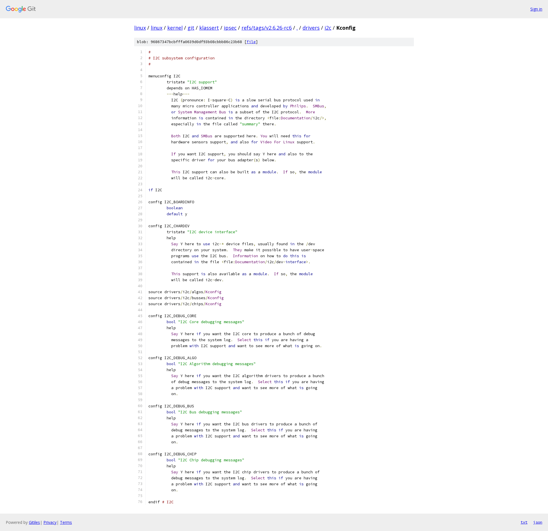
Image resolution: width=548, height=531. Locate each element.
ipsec (230, 27)
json (537, 522)
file (251, 41)
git (191, 27)
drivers (311, 27)
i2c (328, 27)
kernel (175, 27)
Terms (66, 522)
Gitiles (34, 522)
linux (140, 27)
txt (524, 522)
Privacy (50, 522)
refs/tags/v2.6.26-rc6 (266, 27)
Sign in (536, 9)
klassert (209, 27)
